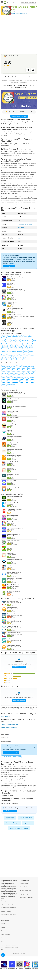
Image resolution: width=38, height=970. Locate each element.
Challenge (31, 347)
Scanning (9, 336)
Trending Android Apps (25, 890)
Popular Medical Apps (26, 817)
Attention (4, 351)
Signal (34, 340)
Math (16, 373)
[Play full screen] (33, 70)
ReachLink (9, 430)
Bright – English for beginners (14, 455)
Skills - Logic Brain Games (13, 540)
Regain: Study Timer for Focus (14, 496)
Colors (3, 344)
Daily (13, 370)
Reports (9, 344)
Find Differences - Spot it (13, 411)
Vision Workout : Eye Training (14, 461)
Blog (2, 941)
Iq (3, 381)
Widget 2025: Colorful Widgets (8, 907)
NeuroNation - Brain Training (14, 503)
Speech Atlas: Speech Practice (14, 436)
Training (4, 358)
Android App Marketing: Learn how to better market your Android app (9, 947)
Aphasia (14, 366)
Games (3, 366)
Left (4, 336)
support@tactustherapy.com (9, 727)
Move (14, 344)
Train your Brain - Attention (13, 295)
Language (25, 366)
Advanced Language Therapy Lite (15, 620)
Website (3, 731)
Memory (10, 355)
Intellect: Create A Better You (14, 572)
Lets (19, 340)
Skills (24, 358)
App (10, 351)
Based (9, 358)
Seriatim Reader (11, 405)
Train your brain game (12, 424)
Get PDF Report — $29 (9, 266)
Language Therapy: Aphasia (14, 632)
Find (30, 344)
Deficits (29, 340)
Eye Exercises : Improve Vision (14, 547)
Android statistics (24, 883)
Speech (19, 358)
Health (3, 377)
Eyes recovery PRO (11, 480)
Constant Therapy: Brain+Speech (15, 308)
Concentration (10, 384)
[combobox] (27, 2)
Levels (13, 340)
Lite (20, 336)
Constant (14, 377)
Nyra (18, 370)
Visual (14, 351)
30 (19, 238)
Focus (8, 366)
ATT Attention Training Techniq (14, 289)
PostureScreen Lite (11, 302)
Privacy (3, 927)
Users (25, 351)
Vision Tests (10, 566)
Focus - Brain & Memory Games (15, 528)
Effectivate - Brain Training (13, 591)
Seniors (32, 381)
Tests (28, 370)
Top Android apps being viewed (8, 904)
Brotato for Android (6, 911)
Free (9, 370)
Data (25, 347)
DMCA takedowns (5, 934)
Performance (15, 381)
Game (23, 370)
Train (3, 370)
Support (20, 377)
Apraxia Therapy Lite (12, 607)
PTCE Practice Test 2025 (13, 474)
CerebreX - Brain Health (13, 321)
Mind (19, 366)
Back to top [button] (34, 956)
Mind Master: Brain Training (14, 314)
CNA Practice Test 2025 (13, 417)
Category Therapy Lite (12, 626)
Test (26, 355)
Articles (3, 938)
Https (3, 384)
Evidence (20, 347)
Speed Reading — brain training (14, 578)
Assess (24, 340)
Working (25, 344)
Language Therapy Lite (12, 601)
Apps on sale (28, 823)
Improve (31, 351)
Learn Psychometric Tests (13, 443)
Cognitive (32, 355)
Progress (31, 377)
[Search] (35, 2)
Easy (11, 373)
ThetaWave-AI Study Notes (13, 534)
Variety (8, 340)
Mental (26, 373)
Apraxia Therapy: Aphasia (13, 645)
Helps (30, 336)
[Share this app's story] (28, 70)
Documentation (5, 930)
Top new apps (10, 817)
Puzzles (22, 381)
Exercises (16, 355)
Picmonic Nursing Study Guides (15, 487)
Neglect (25, 336)
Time (14, 358)
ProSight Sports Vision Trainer (14, 398)
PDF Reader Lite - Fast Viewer (14, 509)
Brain (21, 355)
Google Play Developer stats (27, 886)
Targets (15, 336)
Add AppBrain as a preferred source (12, 756)
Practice (4, 355)
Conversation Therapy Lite (13, 614)
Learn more (11, 263)
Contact (3, 923)
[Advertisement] (19, 34)
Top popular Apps (24, 894)
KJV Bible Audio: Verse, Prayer (8, 914)
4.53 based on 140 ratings (25, 224)
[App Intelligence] (3, 955)
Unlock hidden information (19, 666)
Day (32, 373)
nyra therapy (10, 283)
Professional (13, 347)
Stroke (8, 377)
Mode (3, 340)
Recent (21, 373)
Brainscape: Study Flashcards (14, 559)
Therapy (20, 351)
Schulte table (10, 468)
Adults (27, 381)
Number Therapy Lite (12, 639)
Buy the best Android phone (26, 897)
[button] (19, 734)
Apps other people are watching (19, 828)
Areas (8, 381)
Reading (19, 344)
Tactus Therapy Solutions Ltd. (23, 598)
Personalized (5, 373)
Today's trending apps (12, 823)
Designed (31, 366)
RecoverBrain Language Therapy (15, 277)
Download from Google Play (19, 116)
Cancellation (5, 347)
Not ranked (21, 227)
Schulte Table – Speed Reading (14, 449)
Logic (33, 370)
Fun (25, 377)
